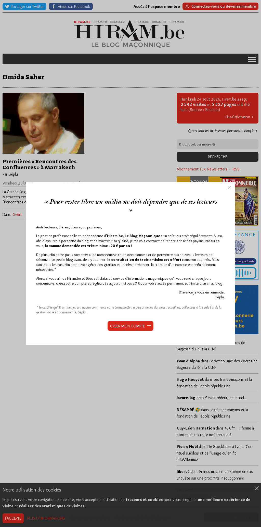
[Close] (229, 187)
